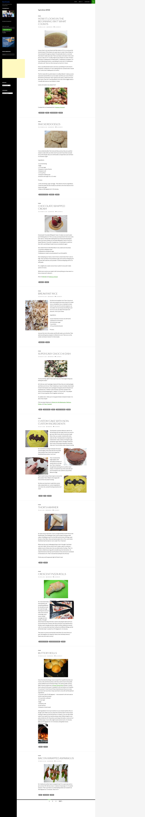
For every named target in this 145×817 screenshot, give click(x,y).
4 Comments (60, 127)
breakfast (41, 342)
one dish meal (54, 112)
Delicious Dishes (53, 276)
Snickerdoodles (49, 124)
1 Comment (58, 356)
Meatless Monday (59, 107)
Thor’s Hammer (48, 507)
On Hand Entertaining (55, 641)
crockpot (41, 112)
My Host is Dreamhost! (6, 21)
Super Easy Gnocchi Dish (54, 353)
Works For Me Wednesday (59, 402)
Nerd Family (6, 2)
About (80, 1)
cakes (40, 495)
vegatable (46, 794)
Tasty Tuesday (48, 404)
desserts (52, 194)
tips (45, 495)
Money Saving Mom (58, 685)
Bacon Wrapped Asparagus (56, 758)
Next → (61, 801)
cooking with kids (43, 194)
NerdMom (50, 27)
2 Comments (60, 211)
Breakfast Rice (48, 293)
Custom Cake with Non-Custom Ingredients (53, 422)
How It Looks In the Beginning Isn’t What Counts (52, 21)
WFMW (60, 112)
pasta (53, 409)
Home (75, 1)
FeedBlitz (4, 32)
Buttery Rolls (47, 653)
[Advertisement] (13, 68)
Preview (3, 31)
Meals (47, 112)
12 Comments (59, 656)
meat (40, 409)
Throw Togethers (61, 409)
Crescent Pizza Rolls (52, 574)
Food (39, 16)
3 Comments (58, 27)
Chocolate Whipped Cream (51, 207)
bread (40, 746)
